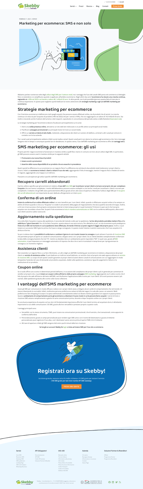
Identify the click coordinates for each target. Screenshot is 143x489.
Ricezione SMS (20, 457)
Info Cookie (61, 461)
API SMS (37, 457)
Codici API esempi (40, 459)
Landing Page (20, 463)
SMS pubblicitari (20, 461)
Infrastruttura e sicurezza (89, 459)
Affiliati (106, 455)
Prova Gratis (117, 6)
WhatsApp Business (21, 467)
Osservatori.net (115, 119)
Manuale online (62, 455)
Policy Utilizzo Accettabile (65, 463)
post (79, 193)
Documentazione (39, 455)
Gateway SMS (20, 459)
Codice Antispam (63, 467)
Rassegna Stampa (87, 457)
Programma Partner (109, 457)
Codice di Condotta (63, 468)
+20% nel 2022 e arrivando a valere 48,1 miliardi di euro (48, 99)
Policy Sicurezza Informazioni (66, 465)
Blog (97, 6)
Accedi (122, 2)
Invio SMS (18, 455)
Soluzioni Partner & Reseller (42, 461)
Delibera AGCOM (63, 470)
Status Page (85, 463)
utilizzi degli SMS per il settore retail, (59, 95)
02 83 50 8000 (110, 2)
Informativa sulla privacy (65, 459)
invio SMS (68, 186)
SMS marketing (90, 274)
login (65, 327)
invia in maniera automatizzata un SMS (78, 209)
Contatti (105, 6)
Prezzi (81, 6)
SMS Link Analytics (21, 465)
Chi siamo (85, 455)
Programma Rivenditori (110, 459)
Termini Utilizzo (62, 457)
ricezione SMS (120, 234)
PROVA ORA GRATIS (71, 387)
